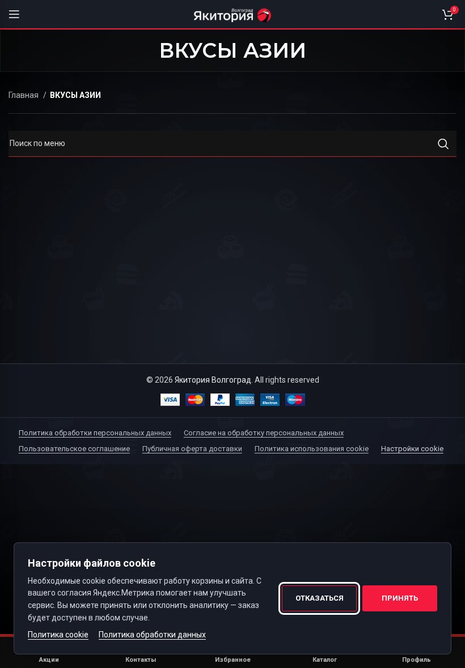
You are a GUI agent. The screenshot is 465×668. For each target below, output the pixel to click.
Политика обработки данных (152, 634)
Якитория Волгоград (213, 379)
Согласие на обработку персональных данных (264, 433)
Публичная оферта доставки (192, 448)
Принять (400, 598)
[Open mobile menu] (14, 14)
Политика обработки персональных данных (95, 433)
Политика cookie (58, 634)
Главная (24, 95)
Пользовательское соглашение (74, 448)
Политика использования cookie (312, 448)
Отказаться (319, 598)
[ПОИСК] (443, 144)
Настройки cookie (412, 448)
